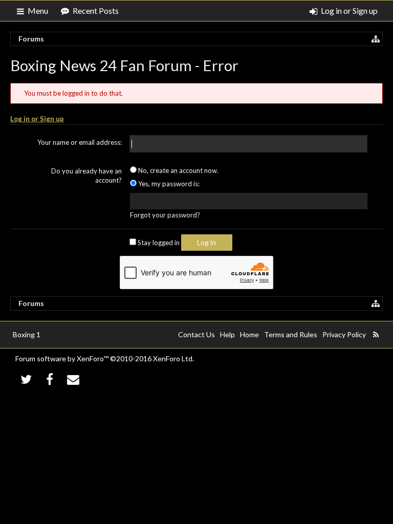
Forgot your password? (165, 215)
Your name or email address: (79, 142)
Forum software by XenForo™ (104, 358)
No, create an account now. (178, 170)
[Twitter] (26, 379)
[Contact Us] (73, 379)
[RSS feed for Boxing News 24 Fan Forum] (375, 334)
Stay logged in (158, 242)
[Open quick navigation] (376, 39)
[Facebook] (50, 379)
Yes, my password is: (168, 184)
